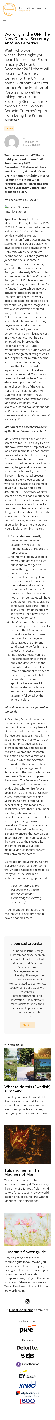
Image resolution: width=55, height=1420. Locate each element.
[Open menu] (4, 21)
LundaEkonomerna (21, 1310)
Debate (9, 128)
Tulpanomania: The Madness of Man (22, 1172)
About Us (27, 1025)
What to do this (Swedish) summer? (27, 1089)
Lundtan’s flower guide (25, 1252)
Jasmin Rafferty (30, 141)
